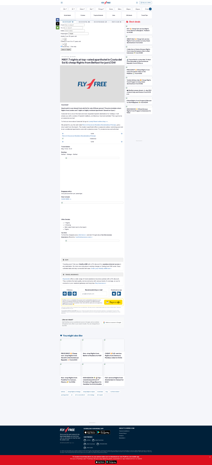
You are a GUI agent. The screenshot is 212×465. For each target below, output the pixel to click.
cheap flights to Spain (89, 391)
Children (63, 41)
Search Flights (65, 49)
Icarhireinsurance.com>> (84, 237)
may (107, 391)
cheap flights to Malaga (74, 391)
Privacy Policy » (123, 433)
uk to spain (100, 395)
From (62, 25)
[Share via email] (57, 27)
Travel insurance (71, 274)
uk (71, 395)
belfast (63, 391)
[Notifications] (137, 2)
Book (67, 22)
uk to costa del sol (80, 395)
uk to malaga (90, 395)
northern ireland (114, 391)
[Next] (150, 9)
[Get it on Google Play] (119, 294)
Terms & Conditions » (124, 431)
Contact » (121, 435)
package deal (64, 395)
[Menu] (61, 2)
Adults (63, 36)
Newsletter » (122, 438)
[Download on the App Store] (114, 294)
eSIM (66, 260)
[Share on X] (57, 24)
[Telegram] (75, 294)
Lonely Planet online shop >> (98, 121)
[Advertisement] (92, 410)
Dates (62, 31)
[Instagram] (70, 294)
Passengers (64, 33)
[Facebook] (65, 294)
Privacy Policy (85, 451)
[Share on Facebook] (57, 20)
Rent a (115, 22)
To (61, 28)
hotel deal (100, 391)
